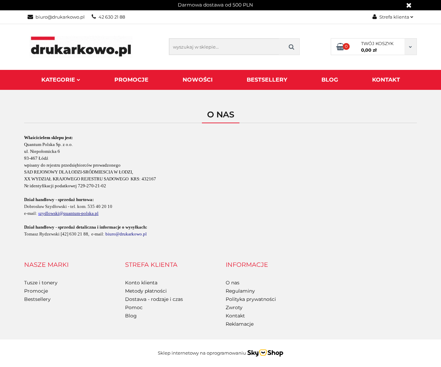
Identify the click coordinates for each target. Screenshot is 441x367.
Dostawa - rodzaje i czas (154, 299)
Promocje (131, 79)
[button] (46, 265)
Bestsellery (267, 79)
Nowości (198, 79)
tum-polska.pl (86, 213)
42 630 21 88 (112, 17)
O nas (232, 283)
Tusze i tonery (41, 283)
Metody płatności (146, 291)
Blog (329, 79)
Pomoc (134, 307)
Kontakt (386, 79)
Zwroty (234, 307)
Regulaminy (240, 291)
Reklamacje (240, 324)
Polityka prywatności (251, 299)
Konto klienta (141, 283)
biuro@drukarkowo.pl (60, 17)
